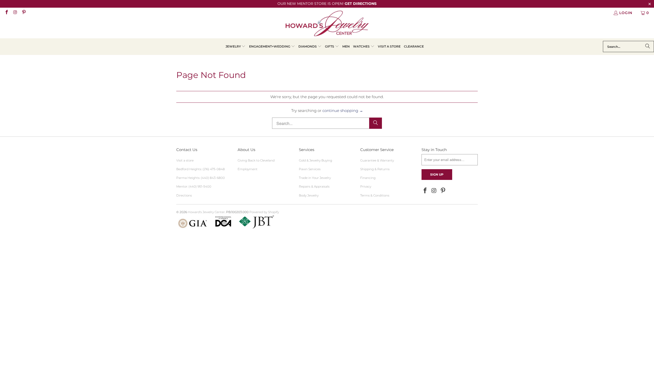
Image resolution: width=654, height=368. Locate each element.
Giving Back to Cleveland (256, 160)
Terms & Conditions (374, 195)
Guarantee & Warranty (377, 160)
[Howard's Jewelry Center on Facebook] (6, 12)
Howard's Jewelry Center (206, 212)
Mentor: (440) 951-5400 (193, 186)
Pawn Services (310, 169)
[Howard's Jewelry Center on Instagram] (15, 12)
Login (625, 12)
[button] (236, 46)
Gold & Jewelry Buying (315, 160)
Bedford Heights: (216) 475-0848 (200, 169)
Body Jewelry (309, 195)
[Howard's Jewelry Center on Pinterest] (23, 12)
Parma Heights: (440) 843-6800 (200, 178)
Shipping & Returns (375, 169)
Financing (368, 178)
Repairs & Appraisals (314, 186)
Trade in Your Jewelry (315, 178)
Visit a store (185, 160)
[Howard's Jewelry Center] (327, 24)
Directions (184, 195)
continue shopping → (342, 110)
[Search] (647, 46)
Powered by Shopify (264, 212)
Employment (248, 169)
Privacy (365, 186)
